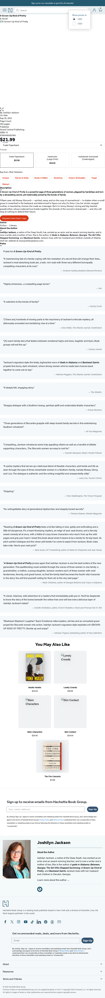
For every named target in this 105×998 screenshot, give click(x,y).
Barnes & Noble (21, 177)
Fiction (3, 225)
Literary (13, 225)
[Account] (94, 10)
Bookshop (58, 177)
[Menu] (5, 10)
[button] (52, 109)
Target (94, 177)
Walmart (5, 184)
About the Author (8, 228)
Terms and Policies (12, 978)
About (6, 964)
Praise (3, 243)
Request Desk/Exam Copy (14, 218)
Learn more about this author (52, 879)
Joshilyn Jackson (11, 112)
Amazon (5, 177)
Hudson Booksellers (76, 177)
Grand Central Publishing (12, 129)
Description (5, 187)
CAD (80, 23)
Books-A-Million (41, 177)
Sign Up (92, 809)
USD (80, 19)
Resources (8, 971)
